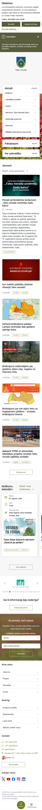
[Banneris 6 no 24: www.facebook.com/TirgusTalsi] (21, 583)
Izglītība (15, 462)
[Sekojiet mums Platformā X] (3, 779)
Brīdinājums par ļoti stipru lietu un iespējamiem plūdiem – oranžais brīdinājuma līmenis (20, 411)
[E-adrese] (6, 758)
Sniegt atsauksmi (21, 607)
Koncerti (25, 550)
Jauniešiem (25, 462)
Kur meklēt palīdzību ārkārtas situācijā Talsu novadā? (17, 286)
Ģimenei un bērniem (11, 550)
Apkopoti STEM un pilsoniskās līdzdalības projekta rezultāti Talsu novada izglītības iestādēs (19, 454)
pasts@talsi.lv (10, 749)
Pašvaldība (7, 685)
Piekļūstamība (8, 714)
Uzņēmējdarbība (9, 252)
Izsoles (5, 692)
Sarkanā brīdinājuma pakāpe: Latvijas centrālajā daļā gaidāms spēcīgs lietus (18, 327)
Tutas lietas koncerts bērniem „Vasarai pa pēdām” (19, 541)
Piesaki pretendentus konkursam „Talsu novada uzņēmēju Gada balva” (19, 203)
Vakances (6, 672)
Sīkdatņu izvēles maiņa (11, 727)
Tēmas (6, 638)
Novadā (25, 293)
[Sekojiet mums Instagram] (18, 779)
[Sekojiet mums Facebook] (13, 779)
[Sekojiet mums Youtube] (8, 779)
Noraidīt (11, 24)
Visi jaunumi (21, 472)
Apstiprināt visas (31, 24)
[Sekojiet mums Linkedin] (23, 779)
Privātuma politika (10, 708)
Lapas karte (7, 721)
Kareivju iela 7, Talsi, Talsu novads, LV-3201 (21, 753)
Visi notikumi (21, 567)
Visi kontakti (13, 764)
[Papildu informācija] (13, 758)
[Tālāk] (37, 583)
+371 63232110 (11, 742)
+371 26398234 (11, 746)
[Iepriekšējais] (5, 583)
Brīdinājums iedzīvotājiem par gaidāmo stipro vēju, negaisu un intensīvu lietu (18, 369)
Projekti (6, 678)
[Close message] (38, 37)
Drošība (16, 293)
